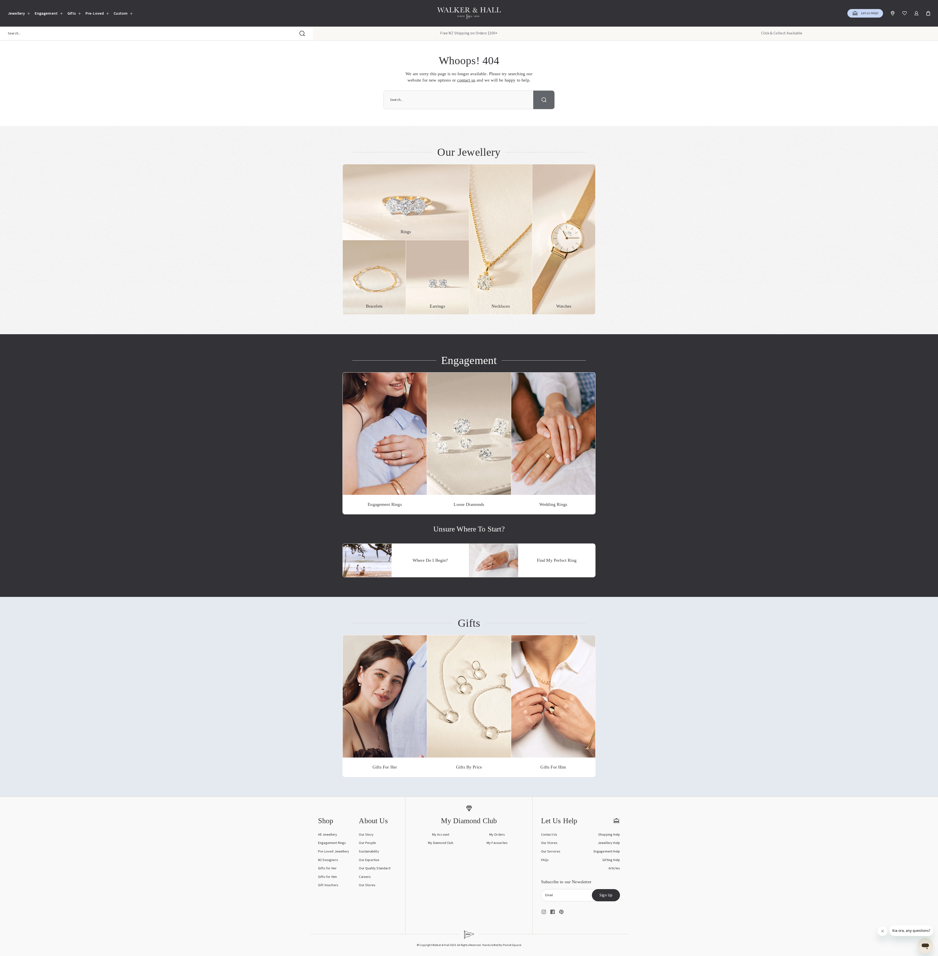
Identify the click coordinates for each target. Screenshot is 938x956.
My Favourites (497, 843)
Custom (121, 13)
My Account (440, 834)
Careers (365, 876)
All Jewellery (327, 834)
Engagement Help (607, 851)
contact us (466, 80)
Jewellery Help (609, 843)
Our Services (551, 851)
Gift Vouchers (328, 885)
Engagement (46, 13)
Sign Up (605, 895)
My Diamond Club (440, 843)
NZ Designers (328, 860)
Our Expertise (369, 860)
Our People (367, 843)
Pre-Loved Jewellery (333, 851)
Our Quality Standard (374, 868)
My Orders (497, 834)
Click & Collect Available (781, 33)
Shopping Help (609, 834)
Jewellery (16, 13)
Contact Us (549, 834)
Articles (614, 868)
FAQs (545, 860)
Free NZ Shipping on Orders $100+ (469, 33)
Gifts (71, 13)
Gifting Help (611, 860)
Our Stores (367, 885)
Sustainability (369, 851)
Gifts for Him (327, 876)
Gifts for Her (327, 868)
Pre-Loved (94, 13)
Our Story (366, 834)
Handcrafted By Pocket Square (501, 945)
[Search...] (302, 33)
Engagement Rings (332, 843)
